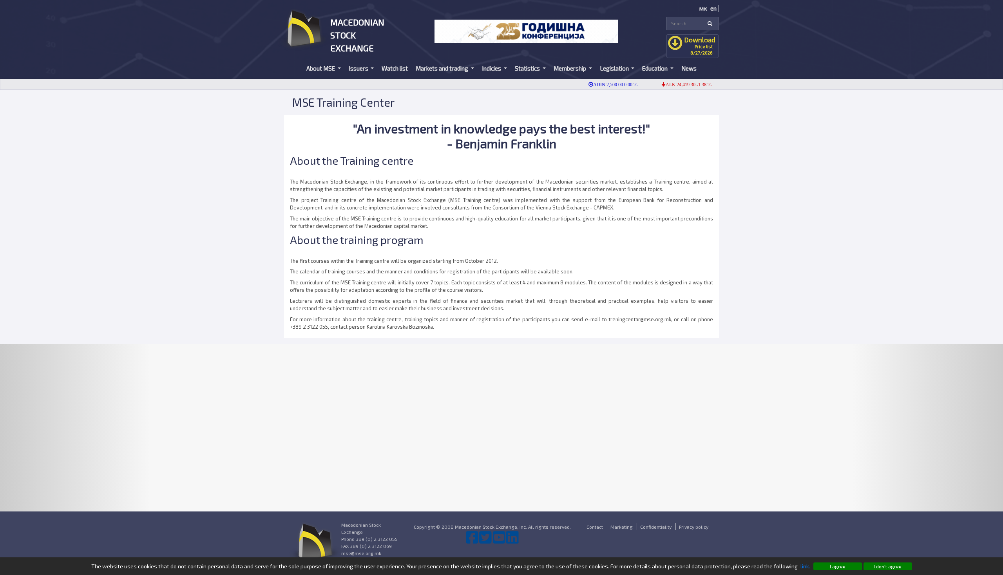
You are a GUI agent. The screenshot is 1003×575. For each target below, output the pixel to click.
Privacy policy (693, 527)
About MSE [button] (321, 68)
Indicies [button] (492, 68)
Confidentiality (656, 527)
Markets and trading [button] (442, 68)
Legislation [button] (615, 68)
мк (703, 8)
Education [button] (655, 68)
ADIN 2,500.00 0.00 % (604, 84)
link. (805, 566)
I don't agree (888, 566)
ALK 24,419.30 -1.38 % (677, 84)
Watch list (395, 68)
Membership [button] (570, 68)
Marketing (621, 527)
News (689, 68)
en (713, 8)
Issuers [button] (359, 68)
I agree (837, 566)
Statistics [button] (528, 68)
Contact (595, 527)
